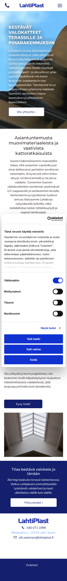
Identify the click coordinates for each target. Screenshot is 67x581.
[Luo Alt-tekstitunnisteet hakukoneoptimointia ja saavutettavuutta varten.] (7, 7)
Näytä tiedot (48, 328)
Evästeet (32, 565)
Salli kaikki (33, 338)
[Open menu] (60, 5)
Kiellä (33, 359)
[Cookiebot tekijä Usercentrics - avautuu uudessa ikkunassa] (48, 219)
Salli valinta (33, 349)
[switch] (58, 291)
